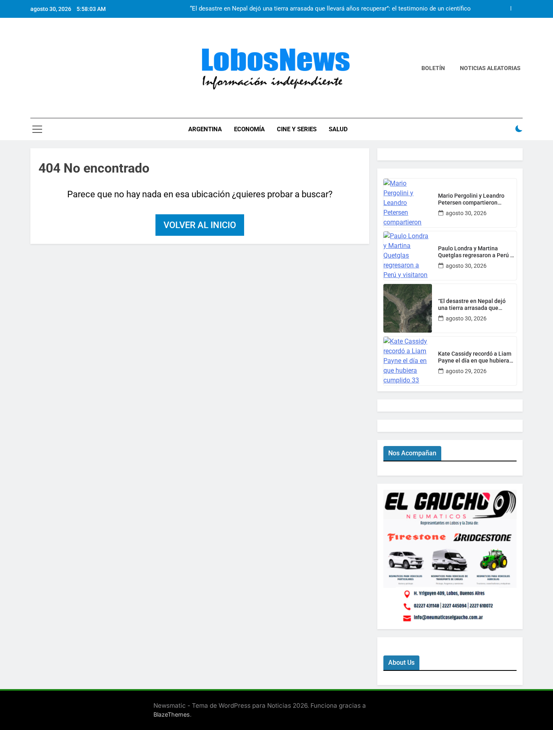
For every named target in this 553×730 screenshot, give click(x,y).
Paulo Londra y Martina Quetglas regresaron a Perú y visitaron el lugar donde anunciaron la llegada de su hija (475, 252)
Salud (338, 129)
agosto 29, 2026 (466, 371)
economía (249, 129)
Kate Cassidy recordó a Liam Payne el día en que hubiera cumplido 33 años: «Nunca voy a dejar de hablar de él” (477, 357)
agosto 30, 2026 (466, 213)
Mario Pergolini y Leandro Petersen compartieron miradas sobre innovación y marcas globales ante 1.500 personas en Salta (473, 199)
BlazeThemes (171, 714)
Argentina (205, 129)
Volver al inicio (200, 225)
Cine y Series (297, 129)
